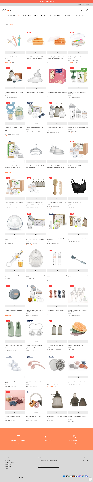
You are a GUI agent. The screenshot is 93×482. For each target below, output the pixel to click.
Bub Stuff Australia (11, 477)
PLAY (50, 15)
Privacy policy (8, 466)
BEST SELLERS (11, 15)
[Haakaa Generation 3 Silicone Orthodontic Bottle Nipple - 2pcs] (57, 149)
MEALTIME (43, 15)
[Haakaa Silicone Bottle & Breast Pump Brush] (78, 258)
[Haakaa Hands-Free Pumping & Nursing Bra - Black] (78, 186)
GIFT (83, 15)
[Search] (87, 10)
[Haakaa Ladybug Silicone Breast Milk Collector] (15, 221)
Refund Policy (8, 464)
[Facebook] (83, 460)
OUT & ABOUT (68, 15)
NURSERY (36, 15)
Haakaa (11, 24)
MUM (29, 15)
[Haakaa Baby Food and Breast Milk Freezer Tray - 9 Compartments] (57, 40)
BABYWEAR (77, 15)
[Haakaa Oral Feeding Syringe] (15, 258)
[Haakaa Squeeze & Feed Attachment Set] (78, 400)
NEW (24, 15)
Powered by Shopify (19, 477)
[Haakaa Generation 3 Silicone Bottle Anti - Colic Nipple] (36, 149)
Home (6, 24)
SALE (19, 15)
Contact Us (78, 4)
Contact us (7, 460)
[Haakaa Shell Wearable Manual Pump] (36, 258)
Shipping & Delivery (87, 4)
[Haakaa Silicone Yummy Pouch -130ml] (57, 400)
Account (83, 10)
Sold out (57, 88)
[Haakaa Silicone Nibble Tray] (78, 329)
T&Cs (6, 468)
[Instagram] (87, 460)
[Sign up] (58, 466)
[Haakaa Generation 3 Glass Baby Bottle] (78, 111)
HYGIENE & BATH (58, 15)
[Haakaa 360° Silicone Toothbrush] (15, 40)
